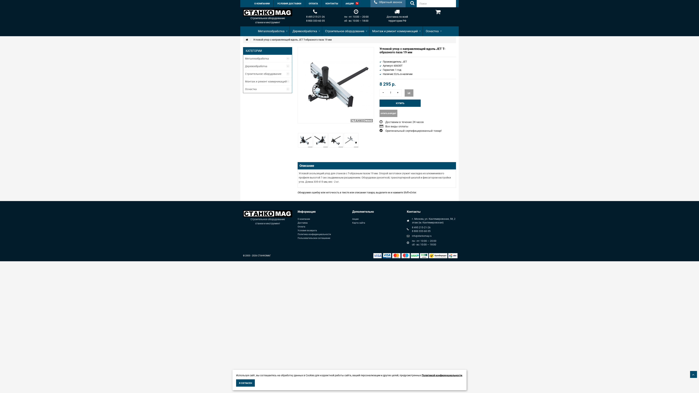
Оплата (301, 226)
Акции (355, 219)
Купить (400, 103)
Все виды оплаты (396, 126)
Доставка (303, 223)
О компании (304, 219)
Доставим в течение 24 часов (404, 122)
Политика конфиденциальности (314, 234)
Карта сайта (358, 223)
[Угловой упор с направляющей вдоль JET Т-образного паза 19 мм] (305, 140)
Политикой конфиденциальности (442, 375)
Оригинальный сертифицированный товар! (413, 130)
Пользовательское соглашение (314, 238)
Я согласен (245, 383)
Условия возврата (307, 230)
